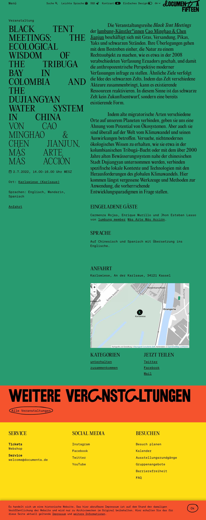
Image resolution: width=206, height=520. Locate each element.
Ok (193, 508)
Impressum (59, 513)
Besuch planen (148, 444)
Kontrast (108, 3)
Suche (50, 3)
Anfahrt (15, 206)
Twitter (151, 362)
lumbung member (112, 219)
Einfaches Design (135, 3)
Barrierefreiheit (151, 471)
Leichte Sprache (72, 3)
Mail (148, 373)
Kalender (144, 451)
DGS (92, 3)
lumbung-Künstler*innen (120, 31)
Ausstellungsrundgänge (156, 457)
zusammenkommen (104, 367)
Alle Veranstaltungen (31, 410)
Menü (12, 3)
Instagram (81, 444)
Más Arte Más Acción (146, 219)
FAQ (139, 477)
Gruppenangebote (150, 464)
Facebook (152, 367)
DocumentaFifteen (181, 6)
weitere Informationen (89, 513)
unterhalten (101, 362)
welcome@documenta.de (28, 460)
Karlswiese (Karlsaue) (39, 182)
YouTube (79, 464)
